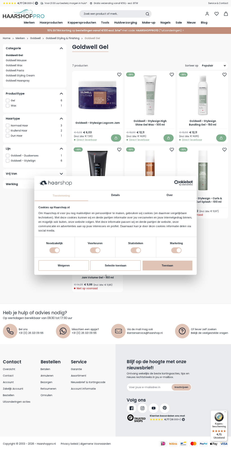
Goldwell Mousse (16, 60)
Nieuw (191, 22)
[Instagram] (142, 408)
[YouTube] (153, 408)
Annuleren (47, 375)
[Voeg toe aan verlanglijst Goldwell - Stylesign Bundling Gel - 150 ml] (224, 75)
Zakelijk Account (13, 389)
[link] (35, 100)
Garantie (76, 369)
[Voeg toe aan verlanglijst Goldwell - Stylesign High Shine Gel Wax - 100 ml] (172, 75)
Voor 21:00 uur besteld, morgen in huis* (66, 3)
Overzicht (9, 369)
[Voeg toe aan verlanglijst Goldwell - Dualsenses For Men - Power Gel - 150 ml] (119, 150)
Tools (105, 22)
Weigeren (64, 265)
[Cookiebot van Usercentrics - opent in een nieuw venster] (177, 183)
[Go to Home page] (23, 13)
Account (8, 382)
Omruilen (46, 395)
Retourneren (48, 389)
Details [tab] (115, 195)
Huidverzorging (125, 22)
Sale (179, 22)
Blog (204, 22)
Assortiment (78, 375)
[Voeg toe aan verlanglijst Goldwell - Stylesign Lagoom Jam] (119, 75)
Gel (36, 100)
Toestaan (167, 265)
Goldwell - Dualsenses (36, 155)
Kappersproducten (82, 22)
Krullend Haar (36, 130)
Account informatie (83, 389)
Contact (8, 375)
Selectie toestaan (115, 265)
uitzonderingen (171, 30)
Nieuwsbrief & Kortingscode (88, 382)
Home (6, 38)
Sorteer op (191, 65)
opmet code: (91, 30)
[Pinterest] (164, 408)
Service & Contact (218, 3)
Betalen (45, 369)
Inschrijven (181, 387)
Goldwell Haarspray (18, 80)
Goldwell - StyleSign (36, 160)
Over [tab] (170, 195)
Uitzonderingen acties (16, 402)
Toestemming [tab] (61, 195)
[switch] (95, 250)
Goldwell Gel (14, 55)
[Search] (147, 14)
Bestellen (8, 395)
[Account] (207, 14)
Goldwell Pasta (15, 70)
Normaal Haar (36, 125)
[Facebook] (131, 408)
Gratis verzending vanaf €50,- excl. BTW (116, 3)
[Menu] (225, 412)
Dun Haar (36, 135)
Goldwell (35, 38)
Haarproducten (51, 22)
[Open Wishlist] (216, 14)
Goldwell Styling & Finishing (62, 38)
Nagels (165, 22)
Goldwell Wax (14, 65)
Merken (29, 22)
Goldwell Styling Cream (20, 75)
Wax (36, 105)
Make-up (148, 22)
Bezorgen (46, 382)
